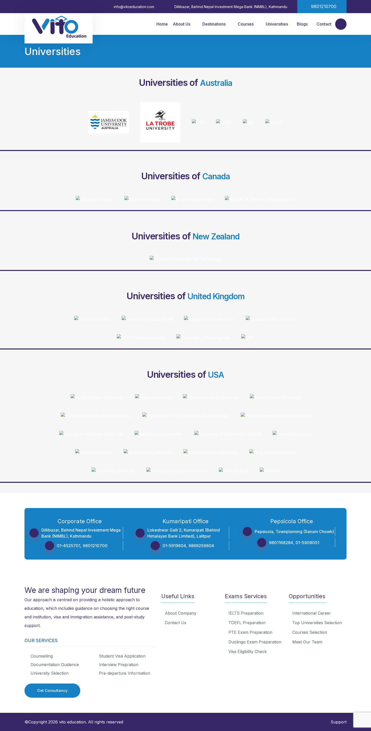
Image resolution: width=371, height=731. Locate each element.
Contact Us (175, 622)
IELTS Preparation (245, 613)
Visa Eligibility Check (247, 651)
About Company (180, 613)
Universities (277, 24)
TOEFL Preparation (247, 622)
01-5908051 (307, 542)
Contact (323, 24)
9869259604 (201, 545)
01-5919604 (174, 545)
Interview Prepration (118, 664)
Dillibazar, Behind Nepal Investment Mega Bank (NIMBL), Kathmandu (230, 7)
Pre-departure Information (124, 673)
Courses (246, 24)
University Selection (50, 673)
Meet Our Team (307, 641)
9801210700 (95, 545)
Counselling (42, 656)
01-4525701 (68, 545)
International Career (311, 613)
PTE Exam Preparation (250, 632)
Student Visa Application (122, 656)
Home (162, 24)
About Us (181, 24)
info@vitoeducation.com (134, 7)
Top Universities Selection (317, 622)
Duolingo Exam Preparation (254, 641)
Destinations (214, 24)
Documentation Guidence (55, 664)
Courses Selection (309, 632)
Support (339, 721)
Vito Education (72, 721)
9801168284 (281, 542)
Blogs (302, 24)
